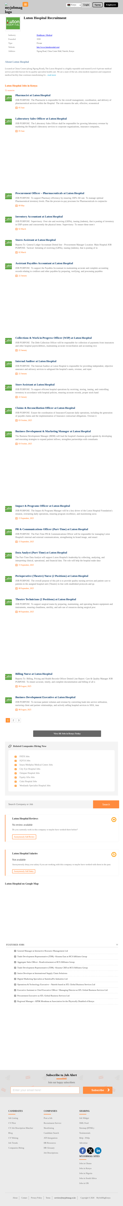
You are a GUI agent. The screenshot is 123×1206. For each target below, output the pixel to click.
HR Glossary (49, 1148)
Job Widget (84, 1118)
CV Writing (13, 1138)
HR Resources (50, 1143)
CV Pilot (12, 1123)
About (15, 1198)
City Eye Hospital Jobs (30, 769)
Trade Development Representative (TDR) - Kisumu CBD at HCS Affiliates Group (52, 967)
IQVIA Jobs (25, 760)
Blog (10, 1133)
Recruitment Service (52, 1123)
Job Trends (13, 1143)
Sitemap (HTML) (86, 1128)
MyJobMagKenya (103, 1198)
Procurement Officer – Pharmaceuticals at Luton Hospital (49, 193)
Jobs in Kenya (85, 1168)
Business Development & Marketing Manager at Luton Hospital (53, 431)
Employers (111, 5)
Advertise (83, 1143)
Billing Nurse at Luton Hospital (33, 673)
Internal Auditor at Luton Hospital (35, 361)
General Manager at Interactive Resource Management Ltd (42, 951)
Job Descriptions (51, 1153)
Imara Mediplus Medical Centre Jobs (36, 765)
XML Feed (84, 1123)
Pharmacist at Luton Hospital (32, 95)
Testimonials (84, 1133)
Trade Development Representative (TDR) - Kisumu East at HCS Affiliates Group (52, 956)
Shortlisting (49, 1128)
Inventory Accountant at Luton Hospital (39, 216)
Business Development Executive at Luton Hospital (45, 697)
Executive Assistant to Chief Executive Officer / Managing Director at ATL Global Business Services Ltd (62, 990)
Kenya (73, 5)
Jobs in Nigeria (85, 1173)
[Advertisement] (61, 162)
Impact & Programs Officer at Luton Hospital (42, 505)
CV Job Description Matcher (20, 1128)
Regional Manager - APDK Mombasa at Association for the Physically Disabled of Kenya (55, 1001)
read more (52, 75)
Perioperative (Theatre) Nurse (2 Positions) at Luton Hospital (51, 575)
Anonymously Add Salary (24, 871)
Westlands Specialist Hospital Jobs (35, 785)
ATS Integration (50, 1138)
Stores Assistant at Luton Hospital (35, 239)
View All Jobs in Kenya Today (67, 733)
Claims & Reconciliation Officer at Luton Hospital (45, 407)
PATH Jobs (24, 756)
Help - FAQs (84, 1138)
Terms (48, 1198)
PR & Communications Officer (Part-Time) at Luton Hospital (51, 529)
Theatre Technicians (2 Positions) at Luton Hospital (45, 599)
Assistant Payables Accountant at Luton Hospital (44, 263)
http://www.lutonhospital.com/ (48, 47)
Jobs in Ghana (85, 1163)
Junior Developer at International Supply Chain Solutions (42, 973)
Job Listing (13, 1118)
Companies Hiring (16, 1148)
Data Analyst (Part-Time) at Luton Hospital (41, 552)
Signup (97, 5)
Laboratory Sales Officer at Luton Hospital (41, 118)
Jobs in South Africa (88, 1178)
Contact (24, 1198)
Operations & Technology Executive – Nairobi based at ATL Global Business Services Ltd (56, 984)
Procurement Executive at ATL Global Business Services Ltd (43, 995)
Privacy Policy (36, 1198)
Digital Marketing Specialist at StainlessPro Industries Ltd (42, 979)
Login (86, 5)
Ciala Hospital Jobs (28, 781)
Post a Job (48, 1118)
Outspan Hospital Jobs (30, 773)
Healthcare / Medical (44, 35)
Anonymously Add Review (24, 837)
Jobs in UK (84, 1183)
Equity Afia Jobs (27, 777)
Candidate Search (51, 1133)
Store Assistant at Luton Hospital (35, 384)
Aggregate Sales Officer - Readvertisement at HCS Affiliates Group (46, 962)
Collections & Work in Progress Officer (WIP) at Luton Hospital (53, 337)
